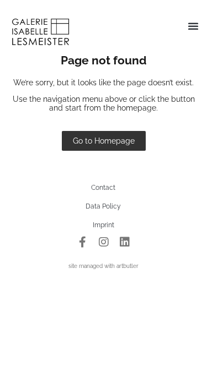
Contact (103, 187)
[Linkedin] (124, 242)
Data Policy (103, 206)
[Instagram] (104, 242)
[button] (193, 26)
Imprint (103, 225)
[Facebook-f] (83, 242)
